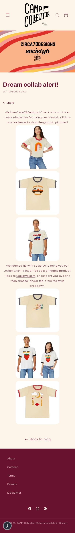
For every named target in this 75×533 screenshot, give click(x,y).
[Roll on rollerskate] (37, 260)
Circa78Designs (27, 112)
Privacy (12, 484)
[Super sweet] (37, 378)
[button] (7, 15)
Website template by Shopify (52, 523)
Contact (12, 467)
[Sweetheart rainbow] (37, 168)
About (11, 458)
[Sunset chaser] (37, 214)
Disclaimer (14, 492)
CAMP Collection (26, 523)
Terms (11, 475)
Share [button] (10, 103)
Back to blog (40, 439)
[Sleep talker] (37, 424)
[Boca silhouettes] (37, 332)
